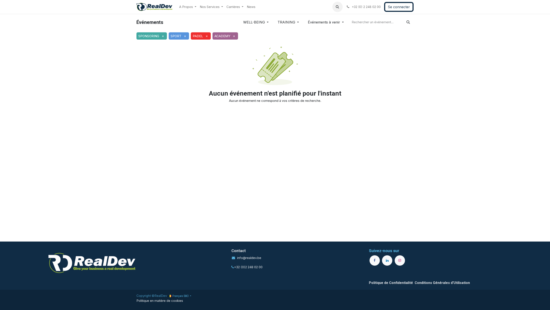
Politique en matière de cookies (159, 301)
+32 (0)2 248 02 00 (248, 267)
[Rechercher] (408, 22)
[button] (337, 7)
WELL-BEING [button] (254, 22)
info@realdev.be (249, 258)
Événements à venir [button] (324, 22)
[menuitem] (187, 7)
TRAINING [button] (287, 22)
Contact (238, 250)
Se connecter (399, 7)
